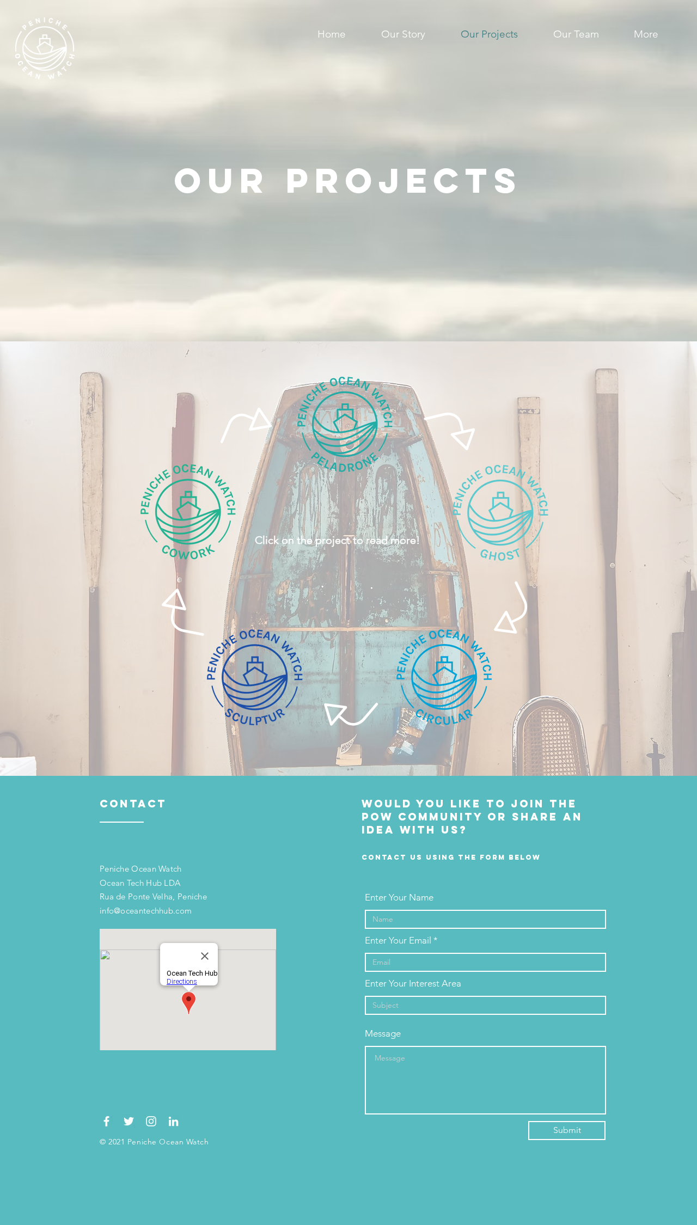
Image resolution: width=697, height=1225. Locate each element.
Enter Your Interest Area (413, 983)
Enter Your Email (398, 940)
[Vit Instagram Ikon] (151, 1121)
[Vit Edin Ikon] (173, 1121)
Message (383, 1033)
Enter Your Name (399, 897)
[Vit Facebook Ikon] (106, 1121)
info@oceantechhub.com (146, 910)
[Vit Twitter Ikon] (129, 1121)
